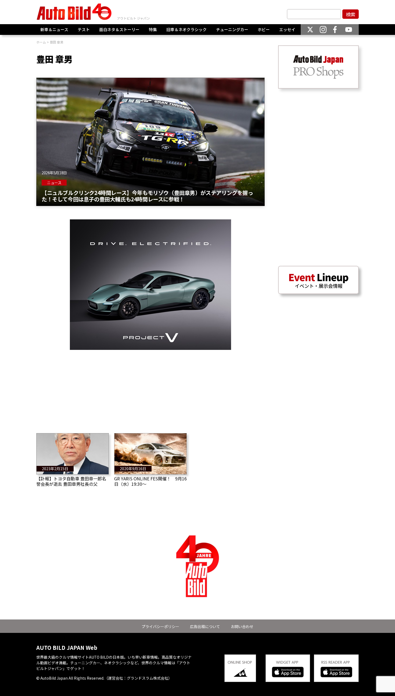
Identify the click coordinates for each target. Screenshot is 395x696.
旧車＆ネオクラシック (186, 29)
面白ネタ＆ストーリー (119, 29)
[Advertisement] (150, 387)
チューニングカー (232, 29)
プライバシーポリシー (160, 626)
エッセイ (287, 29)
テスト (84, 29)
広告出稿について (205, 626)
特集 (153, 29)
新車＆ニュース (54, 29)
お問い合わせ (242, 626)
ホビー (264, 29)
